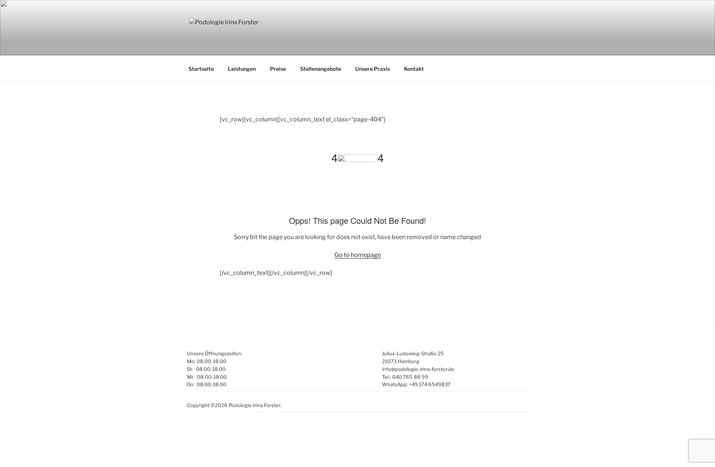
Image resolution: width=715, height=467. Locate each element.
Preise (278, 69)
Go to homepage (357, 254)
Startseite (201, 69)
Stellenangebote (320, 69)
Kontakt (414, 69)
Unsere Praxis (372, 69)
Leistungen (242, 69)
